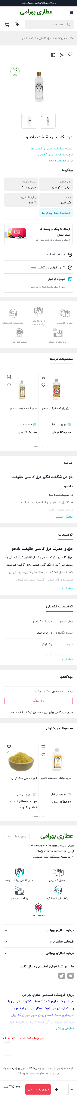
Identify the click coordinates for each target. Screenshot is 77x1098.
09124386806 (39, 846)
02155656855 (58, 846)
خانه (70, 38)
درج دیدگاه (38, 701)
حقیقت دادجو (57, 161)
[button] (44, 446)
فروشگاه (60, 38)
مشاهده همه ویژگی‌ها (56, 213)
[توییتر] (61, 976)
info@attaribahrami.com (51, 851)
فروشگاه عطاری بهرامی (25, 1068)
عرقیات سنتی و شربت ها (47, 149)
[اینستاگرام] (70, 976)
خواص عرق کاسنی (50, 155)
